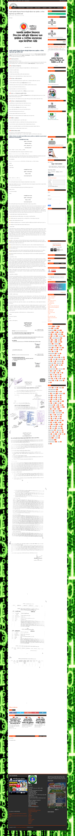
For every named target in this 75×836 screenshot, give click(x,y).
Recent (55, 349)
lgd (49, 374)
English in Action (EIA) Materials (53, 305)
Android (49, 347)
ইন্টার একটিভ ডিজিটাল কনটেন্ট (51, 316)
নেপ (48, 315)
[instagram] (65, 1)
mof (58, 416)
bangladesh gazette (52, 389)
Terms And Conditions (26, 0)
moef (58, 374)
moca (54, 374)
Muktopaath (30, 820)
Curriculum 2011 (60, 7)
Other (59, 426)
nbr (58, 422)
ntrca (60, 347)
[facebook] (60, 1)
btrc (62, 357)
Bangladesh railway (52, 391)
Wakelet (29, 823)
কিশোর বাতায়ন (50, 320)
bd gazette (61, 393)
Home (9, 0)
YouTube (30, 812)
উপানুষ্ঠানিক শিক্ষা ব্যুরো (51, 309)
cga (58, 345)
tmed (59, 441)
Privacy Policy (19, 0)
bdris (49, 349)
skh (59, 349)
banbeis (60, 387)
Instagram (30, 815)
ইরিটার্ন (49, 382)
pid (62, 378)
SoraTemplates (15, 829)
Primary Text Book (29, 7)
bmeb (54, 397)
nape (53, 422)
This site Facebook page (32, 811)
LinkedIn (29, 818)
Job (49, 355)
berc (58, 395)
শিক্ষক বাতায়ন (49, 321)
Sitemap (23, 0)
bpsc (55, 347)
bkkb (49, 397)
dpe (56, 326)
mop (54, 376)
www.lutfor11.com (35, 805)
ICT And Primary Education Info (21, 827)
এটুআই (49, 308)
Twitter (29, 814)
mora (58, 376)
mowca (49, 378)
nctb (49, 424)
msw (54, 378)
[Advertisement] (46, 5)
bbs (59, 391)
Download (14, 7)
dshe (55, 328)
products (50, 380)
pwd (55, 380)
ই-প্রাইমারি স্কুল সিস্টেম (51, 303)
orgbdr (49, 357)
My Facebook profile (32, 808)
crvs (55, 351)
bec (53, 355)
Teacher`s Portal (31, 819)
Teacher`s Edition (21, 7)
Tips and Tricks (51, 330)
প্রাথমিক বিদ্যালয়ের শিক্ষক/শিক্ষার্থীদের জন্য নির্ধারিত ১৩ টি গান (56, 46)
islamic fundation (51, 353)
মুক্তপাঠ (49, 319)
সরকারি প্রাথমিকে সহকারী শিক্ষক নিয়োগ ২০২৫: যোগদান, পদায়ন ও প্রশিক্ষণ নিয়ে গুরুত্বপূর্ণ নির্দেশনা (14, 726)
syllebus (60, 380)
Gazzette (50, 326)
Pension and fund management (53, 307)
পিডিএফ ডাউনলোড (13, 707)
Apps (55, 387)
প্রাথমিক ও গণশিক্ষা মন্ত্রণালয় (51, 296)
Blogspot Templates (26, 829)
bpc (58, 397)
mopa (58, 418)
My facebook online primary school (34, 810)
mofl (49, 376)
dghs (58, 353)
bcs (49, 393)
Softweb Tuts (63, 292)
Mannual (50, 7)
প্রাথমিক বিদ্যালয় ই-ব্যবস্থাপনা (52, 300)
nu (58, 378)
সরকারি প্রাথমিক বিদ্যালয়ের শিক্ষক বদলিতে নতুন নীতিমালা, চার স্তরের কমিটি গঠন (27, 726)
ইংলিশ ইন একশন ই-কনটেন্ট (51, 312)
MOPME (49, 328)
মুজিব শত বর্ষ (49, 304)
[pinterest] (64, 1)
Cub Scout (44, 7)
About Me (12, 0)
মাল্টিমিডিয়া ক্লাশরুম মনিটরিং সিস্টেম (52, 317)
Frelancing (56, 357)
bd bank (54, 393)
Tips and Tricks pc (51, 345)
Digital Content (37, 7)
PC (54, 7)
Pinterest (30, 816)
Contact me (15, 0)
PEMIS (49, 299)
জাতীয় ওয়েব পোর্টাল (50, 311)
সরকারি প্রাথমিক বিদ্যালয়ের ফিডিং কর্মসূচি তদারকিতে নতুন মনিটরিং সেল (40, 726)
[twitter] (61, 1)
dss (57, 355)
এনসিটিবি (49, 313)
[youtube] (62, 1)
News (58, 330)
